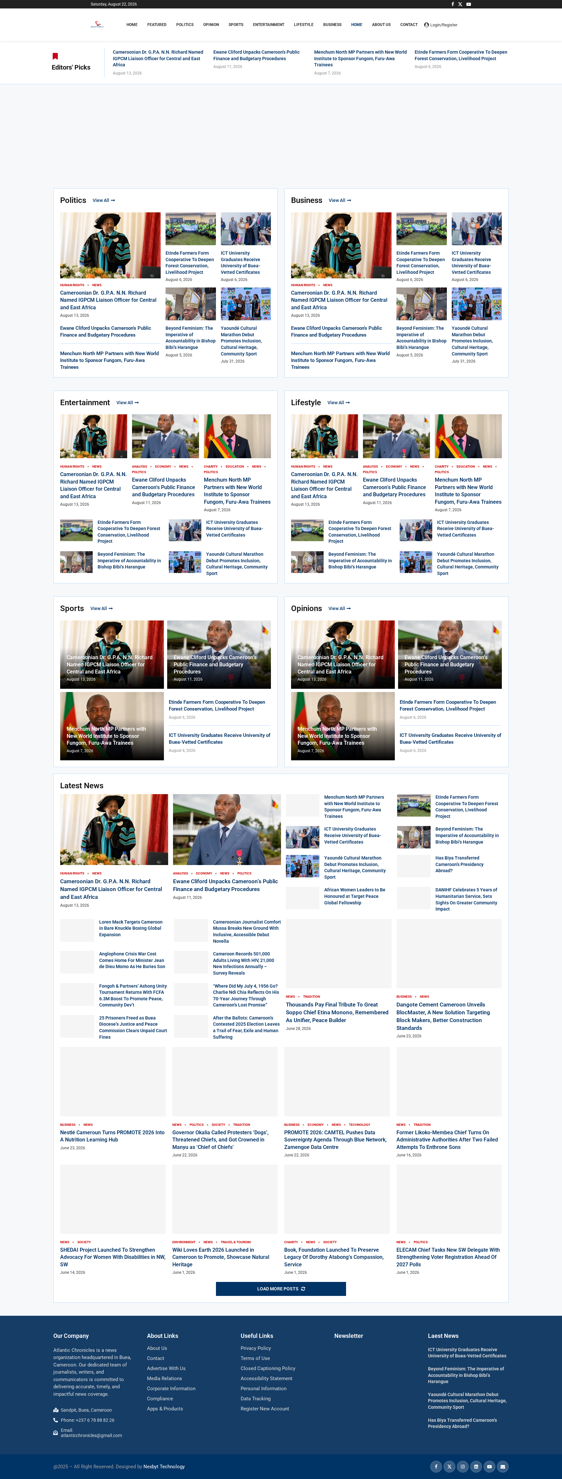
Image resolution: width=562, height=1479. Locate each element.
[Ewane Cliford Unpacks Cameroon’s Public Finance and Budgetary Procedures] (227, 847)
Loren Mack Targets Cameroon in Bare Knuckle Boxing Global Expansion (131, 928)
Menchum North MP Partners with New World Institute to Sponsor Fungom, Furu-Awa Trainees (360, 58)
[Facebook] (452, 4)
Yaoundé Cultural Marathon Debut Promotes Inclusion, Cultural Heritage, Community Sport (241, 341)
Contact (409, 24)
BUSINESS (332, 24)
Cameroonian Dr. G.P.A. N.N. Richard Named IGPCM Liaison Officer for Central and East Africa (158, 58)
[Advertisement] (281, 133)
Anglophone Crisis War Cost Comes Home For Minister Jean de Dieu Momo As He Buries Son (132, 960)
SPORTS (236, 24)
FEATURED (157, 24)
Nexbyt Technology (164, 1467)
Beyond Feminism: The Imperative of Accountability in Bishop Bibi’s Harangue (129, 560)
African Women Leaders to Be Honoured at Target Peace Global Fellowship (354, 896)
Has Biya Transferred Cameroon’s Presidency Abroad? (459, 864)
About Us (381, 24)
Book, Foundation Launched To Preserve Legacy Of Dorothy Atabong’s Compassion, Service (334, 1257)
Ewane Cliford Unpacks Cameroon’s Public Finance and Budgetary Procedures (163, 487)
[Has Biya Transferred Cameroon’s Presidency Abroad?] (414, 866)
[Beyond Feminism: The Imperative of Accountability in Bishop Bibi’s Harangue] (76, 562)
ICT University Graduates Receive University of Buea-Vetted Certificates (234, 529)
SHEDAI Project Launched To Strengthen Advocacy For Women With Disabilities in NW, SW (113, 1257)
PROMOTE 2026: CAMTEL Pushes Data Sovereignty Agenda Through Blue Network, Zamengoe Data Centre (335, 1139)
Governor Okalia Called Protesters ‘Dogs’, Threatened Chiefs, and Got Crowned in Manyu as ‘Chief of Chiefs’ (220, 1139)
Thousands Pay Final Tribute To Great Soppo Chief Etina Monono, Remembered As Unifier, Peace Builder (337, 1012)
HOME (132, 24)
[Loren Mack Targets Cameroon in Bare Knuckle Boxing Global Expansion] (77, 930)
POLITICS (185, 24)
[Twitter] (460, 4)
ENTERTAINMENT (268, 24)
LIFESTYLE (304, 24)
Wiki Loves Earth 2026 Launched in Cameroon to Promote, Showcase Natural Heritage (220, 1257)
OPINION (211, 24)
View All (101, 200)
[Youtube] (468, 4)
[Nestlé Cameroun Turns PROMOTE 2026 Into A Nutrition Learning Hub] (113, 1099)
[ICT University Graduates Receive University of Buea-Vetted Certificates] (185, 530)
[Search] (468, 24)
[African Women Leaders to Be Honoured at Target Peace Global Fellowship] (302, 898)
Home (356, 24)
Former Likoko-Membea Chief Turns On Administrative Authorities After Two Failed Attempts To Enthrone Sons (447, 1139)
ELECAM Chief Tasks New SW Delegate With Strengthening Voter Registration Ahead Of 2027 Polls (448, 1257)
